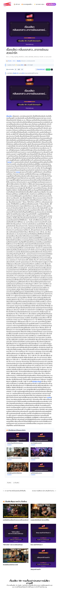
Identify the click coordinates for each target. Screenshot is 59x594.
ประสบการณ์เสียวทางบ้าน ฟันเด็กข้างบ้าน (43, 491)
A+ (22, 69)
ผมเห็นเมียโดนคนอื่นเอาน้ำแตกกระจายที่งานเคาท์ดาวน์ (15, 520)
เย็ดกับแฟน (36, 56)
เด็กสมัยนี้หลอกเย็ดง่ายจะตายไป (10, 564)
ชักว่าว (7, 56)
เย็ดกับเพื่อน (30, 56)
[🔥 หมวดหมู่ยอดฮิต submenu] (32, 4)
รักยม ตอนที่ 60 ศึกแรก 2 (37, 544)
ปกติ (19, 69)
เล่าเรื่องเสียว (16, 482)
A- (15, 69)
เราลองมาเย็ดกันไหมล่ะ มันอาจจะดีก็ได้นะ (40, 520)
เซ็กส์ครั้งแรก (21, 56)
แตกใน (49, 398)
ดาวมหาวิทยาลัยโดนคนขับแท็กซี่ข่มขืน (15, 491)
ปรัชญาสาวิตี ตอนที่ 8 (35, 569)
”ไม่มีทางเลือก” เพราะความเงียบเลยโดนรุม (13, 544)
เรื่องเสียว (41, 56)
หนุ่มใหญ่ (16, 56)
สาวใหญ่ (12, 56)
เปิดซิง (26, 56)
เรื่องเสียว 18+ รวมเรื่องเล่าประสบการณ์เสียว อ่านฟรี (29, 582)
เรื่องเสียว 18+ (15, 73)
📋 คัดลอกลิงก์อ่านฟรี (40, 69)
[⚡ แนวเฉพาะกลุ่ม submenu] (44, 4)
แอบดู (9, 162)
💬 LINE (48, 69)
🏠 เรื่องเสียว (9, 61)
